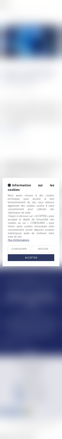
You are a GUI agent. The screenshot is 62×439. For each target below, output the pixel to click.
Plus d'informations (18, 240)
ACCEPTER (31, 257)
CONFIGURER (19, 248)
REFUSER (43, 248)
